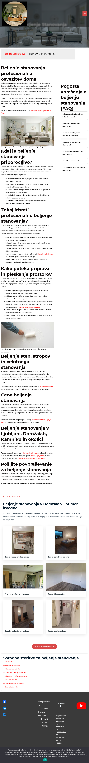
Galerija (44, 726)
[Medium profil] (11, 714)
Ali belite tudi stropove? (71, 161)
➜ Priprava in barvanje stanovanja (14, 672)
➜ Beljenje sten (8, 662)
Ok (45, 760)
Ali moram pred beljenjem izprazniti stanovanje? (71, 134)
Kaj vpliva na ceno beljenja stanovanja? (72, 143)
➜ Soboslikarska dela (10, 680)
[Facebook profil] (11, 702)
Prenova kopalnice (42, 713)
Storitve (44, 708)
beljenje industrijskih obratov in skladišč (31, 458)
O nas (44, 722)
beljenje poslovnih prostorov (31, 453)
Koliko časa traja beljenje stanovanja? (71, 125)
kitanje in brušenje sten (45, 254)
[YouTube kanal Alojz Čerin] (80, 706)
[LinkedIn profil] (11, 708)
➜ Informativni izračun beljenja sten (15, 676)
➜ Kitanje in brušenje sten (12, 669)
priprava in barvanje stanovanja (29, 307)
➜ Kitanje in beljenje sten (11, 665)
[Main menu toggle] (84, 13)
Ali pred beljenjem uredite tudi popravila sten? (73, 153)
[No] (86, 755)
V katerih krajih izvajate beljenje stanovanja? (74, 169)
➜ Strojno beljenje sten (10, 687)
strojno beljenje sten (37, 456)
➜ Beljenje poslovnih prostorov (13, 683)
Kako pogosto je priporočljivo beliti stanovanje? (73, 115)
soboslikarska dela (46, 386)
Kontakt (44, 719)
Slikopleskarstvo (15, 54)
